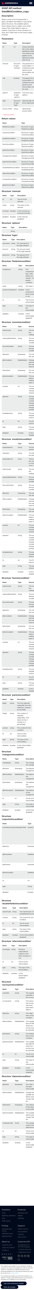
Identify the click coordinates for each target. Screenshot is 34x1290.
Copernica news (7, 1245)
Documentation (22, 1231)
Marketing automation (9, 1215)
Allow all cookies (9, 1287)
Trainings (21, 1234)
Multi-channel (6, 1221)
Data (3, 1218)
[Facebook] (25, 1256)
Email (3, 1213)
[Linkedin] (19, 1256)
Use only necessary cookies (14, 1283)
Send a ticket (22, 1237)
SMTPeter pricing (7, 1233)
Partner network (23, 1229)
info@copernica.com (24, 1252)
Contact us (5, 1250)
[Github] (19, 1260)
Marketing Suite (23, 1213)
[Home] (10, 3)
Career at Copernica (8, 1247)
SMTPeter (21, 1218)
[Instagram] (22, 1256)
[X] (28, 1256)
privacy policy (14, 1273)
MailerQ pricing (7, 1236)
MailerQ (20, 1215)
